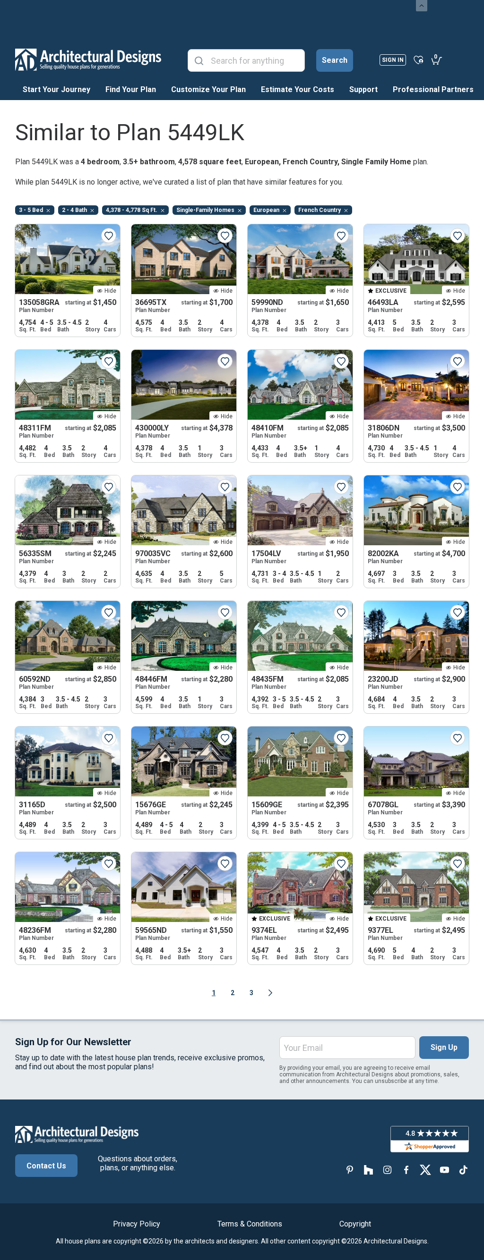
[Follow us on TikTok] (463, 1169)
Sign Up (444, 1047)
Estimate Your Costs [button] (297, 89)
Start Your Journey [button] (56, 89)
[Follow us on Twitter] (425, 1169)
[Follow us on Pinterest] (349, 1169)
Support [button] (363, 89)
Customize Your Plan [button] (208, 89)
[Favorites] (419, 59)
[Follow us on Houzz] (368, 1169)
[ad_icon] (88, 59)
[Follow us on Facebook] (406, 1169)
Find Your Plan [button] (130, 89)
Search (334, 60)
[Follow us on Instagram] (387, 1169)
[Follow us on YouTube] (444, 1169)
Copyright (355, 1223)
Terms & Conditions (249, 1223)
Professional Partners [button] (433, 89)
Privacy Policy (136, 1223)
